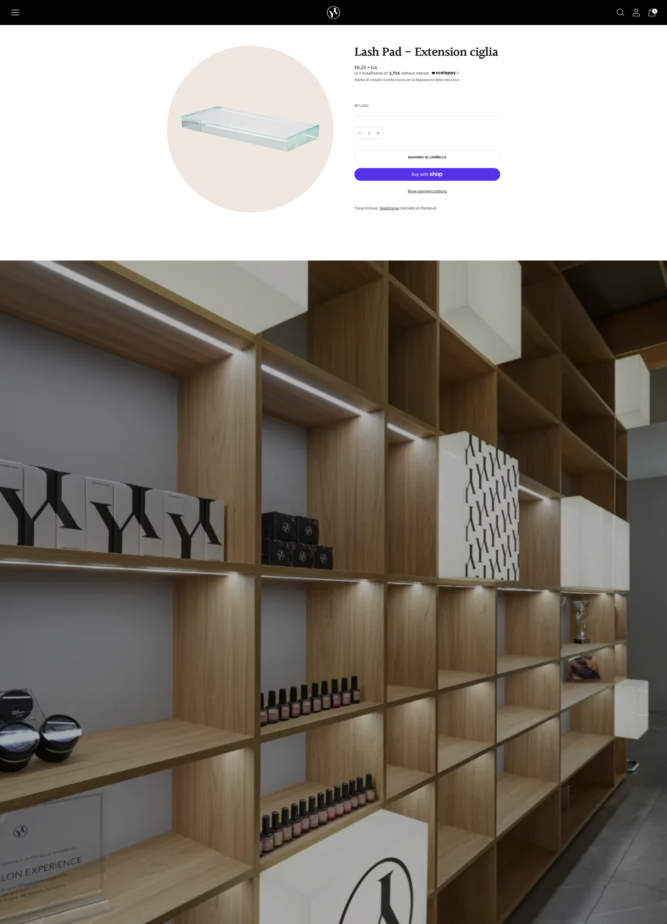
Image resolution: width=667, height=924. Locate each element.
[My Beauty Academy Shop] (333, 12)
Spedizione (389, 208)
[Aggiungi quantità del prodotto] (360, 133)
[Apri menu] (15, 12)
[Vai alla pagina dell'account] (636, 12)
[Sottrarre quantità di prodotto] (378, 133)
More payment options (427, 191)
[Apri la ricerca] (620, 12)
